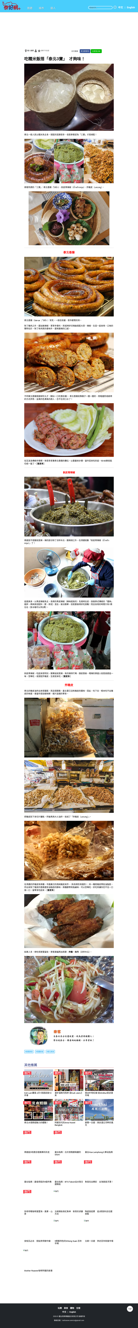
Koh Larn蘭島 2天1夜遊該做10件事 (37, 1094)
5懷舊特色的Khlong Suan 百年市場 (68, 1242)
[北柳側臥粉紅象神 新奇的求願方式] (69, 1198)
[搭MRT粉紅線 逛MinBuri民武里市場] (99, 1080)
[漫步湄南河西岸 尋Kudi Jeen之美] (69, 1080)
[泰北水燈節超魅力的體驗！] (38, 1110)
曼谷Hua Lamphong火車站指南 (99, 1152)
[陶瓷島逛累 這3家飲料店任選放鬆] (99, 1198)
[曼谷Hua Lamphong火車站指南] (99, 1139)
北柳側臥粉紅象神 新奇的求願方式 (69, 1212)
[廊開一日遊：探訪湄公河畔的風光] (99, 1110)
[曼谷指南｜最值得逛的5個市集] (38, 1169)
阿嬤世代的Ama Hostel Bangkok (65, 1123)
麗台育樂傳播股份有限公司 (68, 1316)
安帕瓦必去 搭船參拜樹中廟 (37, 1241)
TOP (130, 1309)
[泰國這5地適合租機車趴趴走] (38, 1139)
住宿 (78, 1308)
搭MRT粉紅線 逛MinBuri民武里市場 (99, 1094)
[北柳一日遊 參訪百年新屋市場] (99, 1228)
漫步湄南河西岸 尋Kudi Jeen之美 (68, 1094)
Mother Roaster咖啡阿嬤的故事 (38, 1270)
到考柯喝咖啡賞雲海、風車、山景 (38, 1212)
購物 (72, 1308)
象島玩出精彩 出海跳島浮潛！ (99, 1181)
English (131, 7)
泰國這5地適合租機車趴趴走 (37, 1152)
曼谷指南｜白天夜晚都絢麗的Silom (68, 1153)
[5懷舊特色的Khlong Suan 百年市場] (69, 1228)
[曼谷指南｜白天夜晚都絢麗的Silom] (69, 1139)
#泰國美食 (29, 1051)
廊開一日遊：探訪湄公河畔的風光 (99, 1123)
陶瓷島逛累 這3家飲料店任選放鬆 (98, 1212)
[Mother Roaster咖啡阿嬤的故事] (38, 1258)
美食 (66, 1308)
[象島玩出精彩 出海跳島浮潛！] (99, 1169)
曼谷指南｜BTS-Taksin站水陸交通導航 (69, 1183)
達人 (53, 8)
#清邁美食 (39, 1051)
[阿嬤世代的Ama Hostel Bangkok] (69, 1110)
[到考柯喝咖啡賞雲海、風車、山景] (38, 1198)
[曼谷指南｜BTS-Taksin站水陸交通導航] (69, 1169)
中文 (120, 7)
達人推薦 (30, 50)
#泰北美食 (50, 1051)
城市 (41, 8)
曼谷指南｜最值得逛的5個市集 (38, 1181)
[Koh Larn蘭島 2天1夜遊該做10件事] (38, 1080)
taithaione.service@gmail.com (73, 1320)
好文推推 (75, 51)
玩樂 (60, 1308)
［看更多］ (40, 463)
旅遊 (29, 8)
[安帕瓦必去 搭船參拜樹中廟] (38, 1228)
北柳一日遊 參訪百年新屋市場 (99, 1241)
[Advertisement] (11, 45)
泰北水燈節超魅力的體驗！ (36, 1122)
